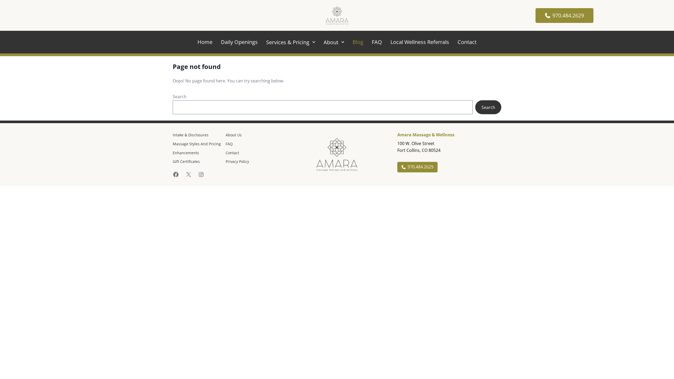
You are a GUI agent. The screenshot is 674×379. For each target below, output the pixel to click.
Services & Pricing (287, 42)
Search (179, 96)
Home (204, 42)
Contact (467, 42)
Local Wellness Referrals (419, 42)
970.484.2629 (568, 15)
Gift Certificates (186, 161)
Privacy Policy (237, 161)
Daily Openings (239, 42)
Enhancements (186, 152)
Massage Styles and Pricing (197, 143)
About (331, 42)
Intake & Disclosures (191, 134)
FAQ (377, 42)
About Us (234, 134)
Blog (358, 42)
